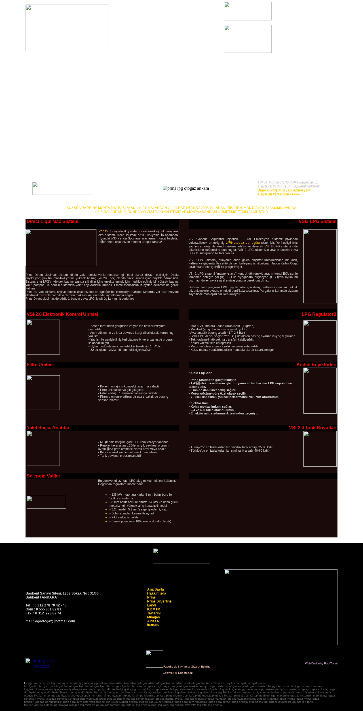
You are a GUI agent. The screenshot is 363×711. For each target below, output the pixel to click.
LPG (229, 243)
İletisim (153, 625)
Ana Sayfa (155, 589)
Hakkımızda (156, 593)
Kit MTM (153, 609)
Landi (151, 605)
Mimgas (153, 617)
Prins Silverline (159, 601)
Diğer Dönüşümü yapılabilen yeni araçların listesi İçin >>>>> (284, 192)
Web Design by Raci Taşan (321, 663)
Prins (102, 231)
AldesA (153, 621)
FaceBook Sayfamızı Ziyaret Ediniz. (186, 666)
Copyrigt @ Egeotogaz (178, 672)
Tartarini (154, 613)
